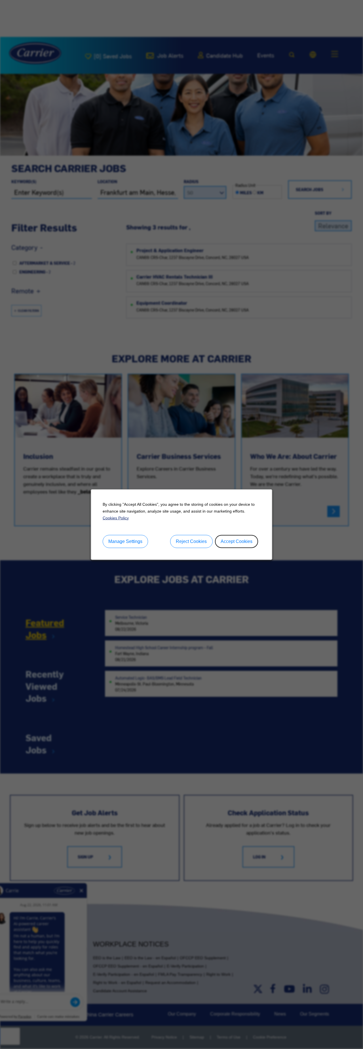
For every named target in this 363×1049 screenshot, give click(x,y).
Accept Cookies (236, 541)
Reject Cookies (191, 541)
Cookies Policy (116, 517)
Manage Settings (125, 541)
